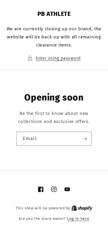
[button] (54, 58)
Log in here (78, 218)
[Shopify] (81, 208)
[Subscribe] (84, 139)
